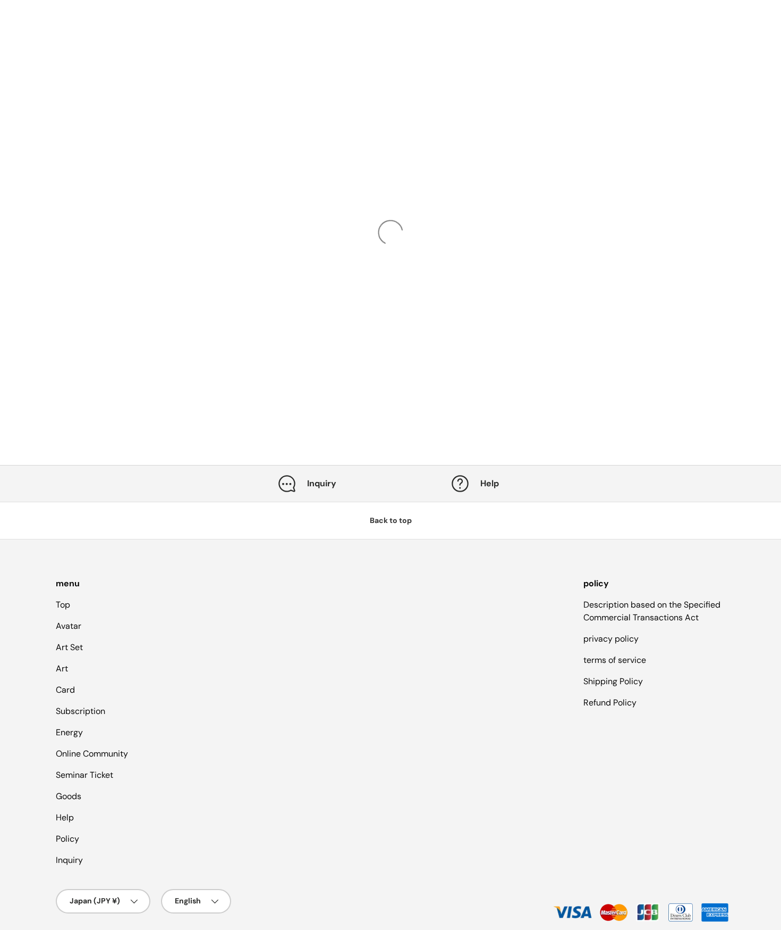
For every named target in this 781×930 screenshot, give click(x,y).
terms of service (614, 660)
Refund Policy (609, 702)
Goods (68, 796)
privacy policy (611, 638)
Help (65, 817)
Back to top (391, 520)
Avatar (68, 626)
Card (65, 689)
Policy (67, 838)
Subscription (80, 711)
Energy (69, 732)
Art (62, 668)
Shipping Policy (613, 681)
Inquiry (69, 860)
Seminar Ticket (84, 774)
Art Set (69, 647)
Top (63, 604)
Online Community (92, 753)
